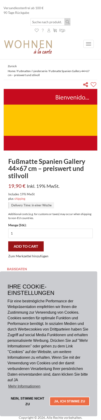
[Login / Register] (49, 30)
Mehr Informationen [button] (24, 386)
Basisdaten (17, 269)
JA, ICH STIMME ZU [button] (69, 401)
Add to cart (26, 246)
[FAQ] (42, 30)
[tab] (50, 269)
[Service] (62, 30)
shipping (19, 198)
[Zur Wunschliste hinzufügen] (94, 85)
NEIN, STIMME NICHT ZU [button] (27, 401)
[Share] (86, 85)
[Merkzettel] (36, 30)
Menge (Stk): (17, 225)
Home (11, 71)
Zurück (12, 66)
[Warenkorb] (55, 30)
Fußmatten (24, 71)
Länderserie (40, 71)
